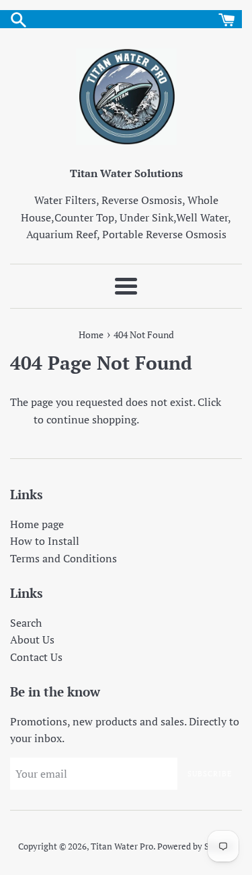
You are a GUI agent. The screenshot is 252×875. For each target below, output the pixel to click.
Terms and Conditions (63, 558)
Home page (37, 524)
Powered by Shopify (195, 846)
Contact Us (36, 657)
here (20, 419)
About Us (32, 639)
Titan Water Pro (122, 846)
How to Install (44, 540)
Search (26, 622)
